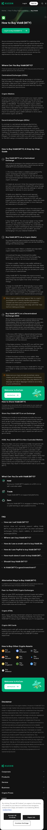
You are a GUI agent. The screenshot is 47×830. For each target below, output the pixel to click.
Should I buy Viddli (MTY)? (15, 561)
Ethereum (37, 134)
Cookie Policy (7, 810)
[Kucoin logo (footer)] (9, 766)
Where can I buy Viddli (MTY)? (17, 537)
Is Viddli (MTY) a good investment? (20, 567)
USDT (31, 228)
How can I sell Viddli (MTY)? (16, 522)
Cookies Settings (22, 823)
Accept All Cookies (12, 816)
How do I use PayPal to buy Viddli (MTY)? (22, 549)
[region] (22, 814)
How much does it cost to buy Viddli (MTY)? (24, 555)
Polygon (5, 136)
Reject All (31, 817)
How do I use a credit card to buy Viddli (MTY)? (24, 543)
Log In (25, 3)
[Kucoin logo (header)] (7, 3)
